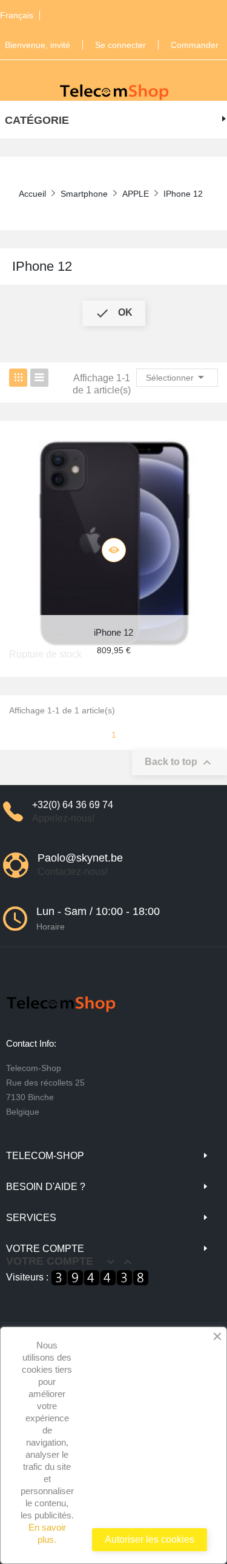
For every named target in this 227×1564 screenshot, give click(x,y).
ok (114, 313)
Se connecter (120, 45)
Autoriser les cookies (149, 1539)
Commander (195, 45)
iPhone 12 (42, 266)
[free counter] (100, 1277)
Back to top (179, 762)
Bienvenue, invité (37, 45)
